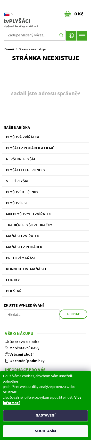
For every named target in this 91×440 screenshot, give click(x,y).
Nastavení (46, 415)
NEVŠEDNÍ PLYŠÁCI (21, 159)
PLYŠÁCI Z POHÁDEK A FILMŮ (30, 148)
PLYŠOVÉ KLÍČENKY (22, 192)
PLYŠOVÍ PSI (16, 203)
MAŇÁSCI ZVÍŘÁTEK (22, 236)
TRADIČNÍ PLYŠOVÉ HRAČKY (29, 225)
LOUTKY (13, 280)
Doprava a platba (24, 342)
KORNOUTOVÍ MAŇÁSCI (26, 269)
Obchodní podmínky (26, 361)
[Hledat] (62, 35)
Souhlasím (45, 431)
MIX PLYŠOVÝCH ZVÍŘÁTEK (28, 214)
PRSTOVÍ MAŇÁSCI (22, 258)
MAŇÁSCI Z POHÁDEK (24, 247)
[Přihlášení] (71, 36)
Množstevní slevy (24, 348)
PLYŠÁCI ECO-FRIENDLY (26, 170)
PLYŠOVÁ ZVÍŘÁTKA (22, 137)
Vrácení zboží (21, 354)
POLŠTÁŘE (15, 291)
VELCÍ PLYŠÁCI (18, 181)
